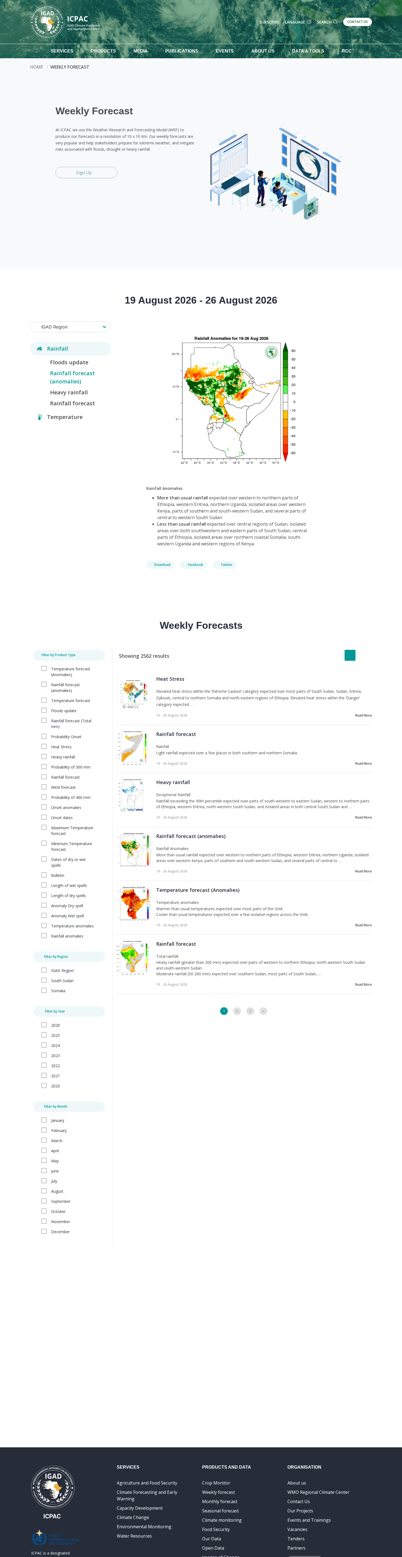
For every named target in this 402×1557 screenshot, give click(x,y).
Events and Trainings (309, 1520)
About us (296, 1483)
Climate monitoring (222, 1520)
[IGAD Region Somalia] (70, 326)
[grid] (363, 655)
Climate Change (133, 1517)
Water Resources (134, 1536)
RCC (347, 51)
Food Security (216, 1529)
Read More (363, 715)
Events (225, 51)
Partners (296, 1548)
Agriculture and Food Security (147, 1483)
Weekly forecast (218, 1492)
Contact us (357, 21)
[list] (350, 655)
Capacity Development (140, 1508)
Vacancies (297, 1529)
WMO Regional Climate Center (318, 1492)
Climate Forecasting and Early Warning (147, 1495)
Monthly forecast (219, 1501)
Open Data (213, 1548)
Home (36, 67)
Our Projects (300, 1511)
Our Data (211, 1539)
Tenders (296, 1539)
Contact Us (298, 1501)
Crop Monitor (216, 1483)
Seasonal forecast (220, 1511)
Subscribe (269, 22)
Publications (181, 51)
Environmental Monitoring (144, 1527)
